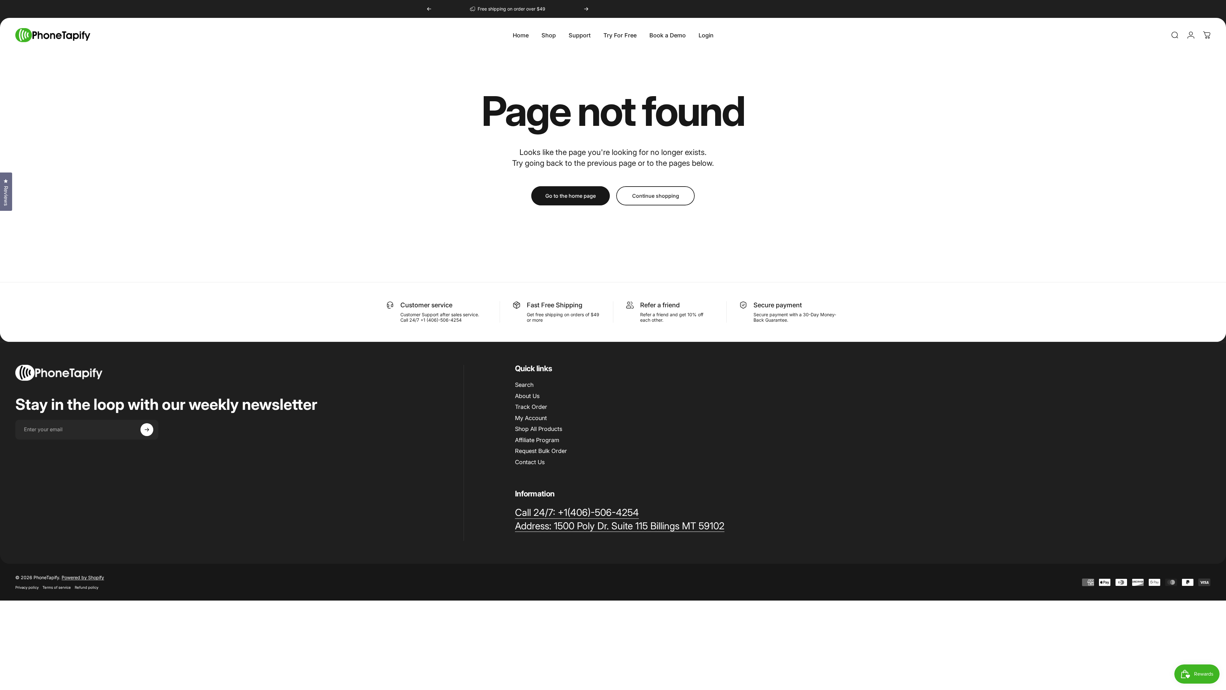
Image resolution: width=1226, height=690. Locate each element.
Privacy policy (27, 587)
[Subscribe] (146, 429)
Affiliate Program (537, 440)
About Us (527, 396)
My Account (531, 418)
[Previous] (429, 9)
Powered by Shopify (83, 577)
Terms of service (56, 587)
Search (524, 384)
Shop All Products (538, 428)
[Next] (586, 9)
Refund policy (86, 587)
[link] (619, 526)
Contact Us (530, 462)
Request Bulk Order (541, 451)
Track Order (531, 406)
